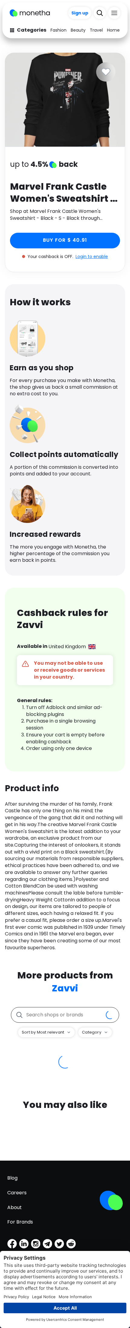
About (14, 1207)
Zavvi (65, 988)
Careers (17, 1192)
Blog (12, 1177)
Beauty (78, 30)
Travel (96, 30)
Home (113, 30)
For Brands (20, 1221)
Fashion (58, 30)
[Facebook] (12, 1244)
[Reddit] (71, 1244)
